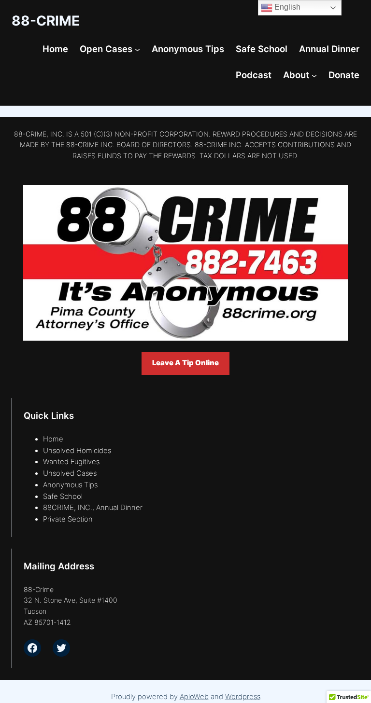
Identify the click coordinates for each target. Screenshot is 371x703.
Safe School (63, 496)
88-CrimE (46, 21)
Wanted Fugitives (71, 461)
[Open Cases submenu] (137, 49)
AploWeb (194, 696)
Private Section (68, 519)
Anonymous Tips (70, 485)
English (286, 7)
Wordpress (242, 696)
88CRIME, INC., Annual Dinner (93, 507)
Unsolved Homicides (77, 450)
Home (53, 439)
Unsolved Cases (70, 473)
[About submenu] (314, 75)
